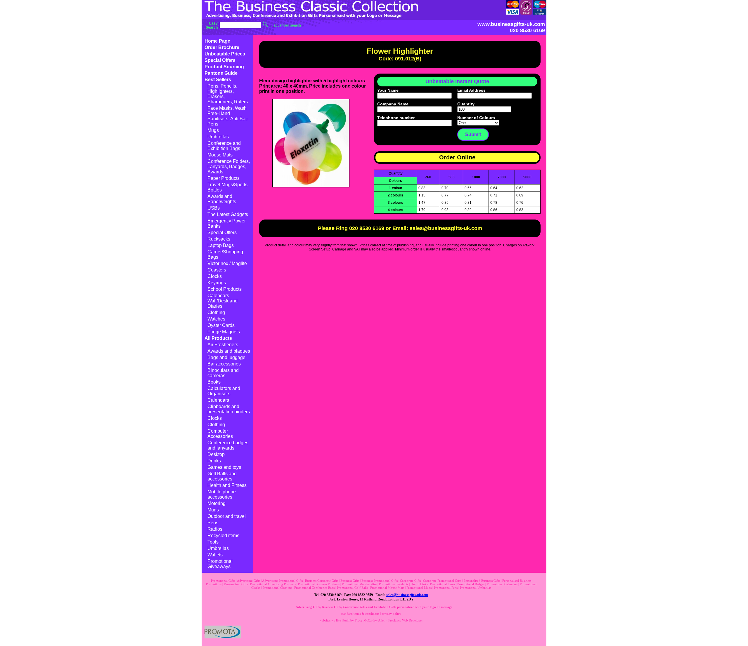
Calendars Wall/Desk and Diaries (222, 301)
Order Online (457, 157)
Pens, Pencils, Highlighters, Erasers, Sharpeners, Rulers (227, 93)
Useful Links (419, 584)
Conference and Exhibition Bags (224, 146)
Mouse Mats (220, 154)
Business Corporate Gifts (321, 580)
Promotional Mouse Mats (387, 587)
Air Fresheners (222, 344)
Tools (213, 541)
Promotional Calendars (502, 584)
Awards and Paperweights (221, 199)
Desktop (216, 454)
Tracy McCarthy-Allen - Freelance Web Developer (389, 620)
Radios (214, 529)
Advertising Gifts (248, 580)
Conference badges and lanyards (227, 445)
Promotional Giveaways (220, 564)
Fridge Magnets (223, 331)
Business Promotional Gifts (379, 580)
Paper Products (223, 178)
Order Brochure (222, 47)
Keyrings (216, 282)
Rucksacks (218, 238)
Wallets (215, 554)
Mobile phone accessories (221, 494)
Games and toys (224, 467)
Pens (212, 522)
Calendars (218, 400)
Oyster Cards (221, 325)
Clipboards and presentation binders (228, 409)
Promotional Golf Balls (352, 587)
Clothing (216, 312)
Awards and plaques (228, 351)
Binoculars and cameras (223, 373)
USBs (213, 208)
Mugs (213, 130)
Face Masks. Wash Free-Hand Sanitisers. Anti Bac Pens (227, 116)
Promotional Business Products (319, 584)
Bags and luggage (226, 357)
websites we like (330, 620)
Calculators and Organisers (223, 391)
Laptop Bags (220, 245)
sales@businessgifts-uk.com (407, 595)
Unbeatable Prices (225, 53)
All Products (218, 338)
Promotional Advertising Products (273, 584)
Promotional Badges (470, 584)
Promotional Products (393, 584)
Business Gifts (349, 580)
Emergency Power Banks (226, 223)
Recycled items (223, 535)
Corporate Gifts (410, 580)
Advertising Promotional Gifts (282, 580)
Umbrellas (218, 136)
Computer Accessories (220, 434)
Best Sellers (218, 79)
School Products (224, 289)
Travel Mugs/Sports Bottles (227, 187)
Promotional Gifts (223, 580)
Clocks (214, 276)
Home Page (217, 41)
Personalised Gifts (236, 584)
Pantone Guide (221, 73)
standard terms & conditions (360, 613)
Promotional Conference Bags (314, 587)
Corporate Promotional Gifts (442, 580)
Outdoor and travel (226, 516)
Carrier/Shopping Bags (225, 254)
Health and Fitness (227, 485)
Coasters (216, 269)
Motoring (216, 503)
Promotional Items (442, 584)
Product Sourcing (224, 66)
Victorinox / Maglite (227, 263)
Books (214, 381)
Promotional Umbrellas (475, 587)
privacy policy (391, 613)
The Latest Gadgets (227, 214)
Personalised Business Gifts (482, 580)
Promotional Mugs (419, 587)
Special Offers (220, 60)
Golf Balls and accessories (222, 476)
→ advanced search (285, 25)
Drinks (214, 460)
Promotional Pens (446, 587)
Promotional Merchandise (359, 584)
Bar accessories (224, 363)
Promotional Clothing (277, 587)
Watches (216, 318)
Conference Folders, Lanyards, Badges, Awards (228, 166)
